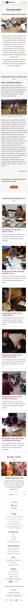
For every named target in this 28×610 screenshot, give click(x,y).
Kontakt (14, 514)
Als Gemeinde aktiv (13, 546)
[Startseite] (10, 2)
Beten (13, 534)
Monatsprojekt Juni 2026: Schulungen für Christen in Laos (13, 272)
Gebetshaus (13, 562)
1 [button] (10, 494)
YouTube (16, 600)
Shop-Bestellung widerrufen (13, 579)
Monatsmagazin (13, 571)
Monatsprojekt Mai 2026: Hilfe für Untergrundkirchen (11, 314)
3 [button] (17, 494)
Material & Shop (13, 576)
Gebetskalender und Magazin (13, 560)
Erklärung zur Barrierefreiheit (14, 596)
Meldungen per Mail (13, 574)
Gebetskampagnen (13, 565)
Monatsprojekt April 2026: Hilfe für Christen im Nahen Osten (12, 356)
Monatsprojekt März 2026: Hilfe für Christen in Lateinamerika (12, 398)
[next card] (24, 494)
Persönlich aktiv (13, 532)
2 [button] (14, 494)
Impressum (14, 590)
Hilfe (22, 40)
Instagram (7, 600)
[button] (14, 502)
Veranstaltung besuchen (13, 542)
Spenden (13, 537)
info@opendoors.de (15, 521)
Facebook (11, 600)
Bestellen (13, 569)
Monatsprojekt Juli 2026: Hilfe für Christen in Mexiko (11, 231)
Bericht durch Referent (13, 548)
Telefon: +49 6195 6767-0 (15, 519)
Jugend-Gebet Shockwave (13, 553)
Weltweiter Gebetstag (13, 551)
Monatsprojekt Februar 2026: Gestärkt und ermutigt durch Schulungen (13, 439)
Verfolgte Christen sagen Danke (14, 478)
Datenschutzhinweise (15, 523)
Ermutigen (13, 539)
